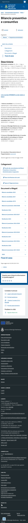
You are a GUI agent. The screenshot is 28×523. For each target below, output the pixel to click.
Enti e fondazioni (5, 342)
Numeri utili (4, 445)
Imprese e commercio (6, 371)
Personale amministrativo (7, 347)
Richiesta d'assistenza (6, 497)
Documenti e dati (5, 340)
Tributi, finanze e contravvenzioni (9, 373)
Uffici (2, 352)
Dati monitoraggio (5, 513)
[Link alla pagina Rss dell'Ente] (2, 505)
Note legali (4, 485)
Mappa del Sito (21, 515)
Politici (2, 350)
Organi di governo (5, 345)
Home (2, 12)
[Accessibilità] (4, 519)
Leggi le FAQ (4, 492)
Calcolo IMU (4, 480)
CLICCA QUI (13, 154)
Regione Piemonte (5, 1)
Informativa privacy (6, 483)
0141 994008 (9, 407)
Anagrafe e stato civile (7, 361)
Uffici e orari (4, 443)
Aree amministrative (6, 337)
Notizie (3, 382)
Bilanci (21, 12)
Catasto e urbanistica (6, 366)
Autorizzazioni (4, 363)
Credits (9, 515)
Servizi (18, 513)
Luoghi (2, 390)
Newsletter (4, 507)
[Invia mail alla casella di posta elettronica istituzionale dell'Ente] (13, 413)
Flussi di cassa (6, 258)
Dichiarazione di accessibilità (8, 488)
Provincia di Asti (5, 475)
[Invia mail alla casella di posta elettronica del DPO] (9, 454)
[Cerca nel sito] (23, 7)
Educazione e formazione (7, 368)
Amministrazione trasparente (12, 12)
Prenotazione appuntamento (8, 495)
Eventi (2, 393)
